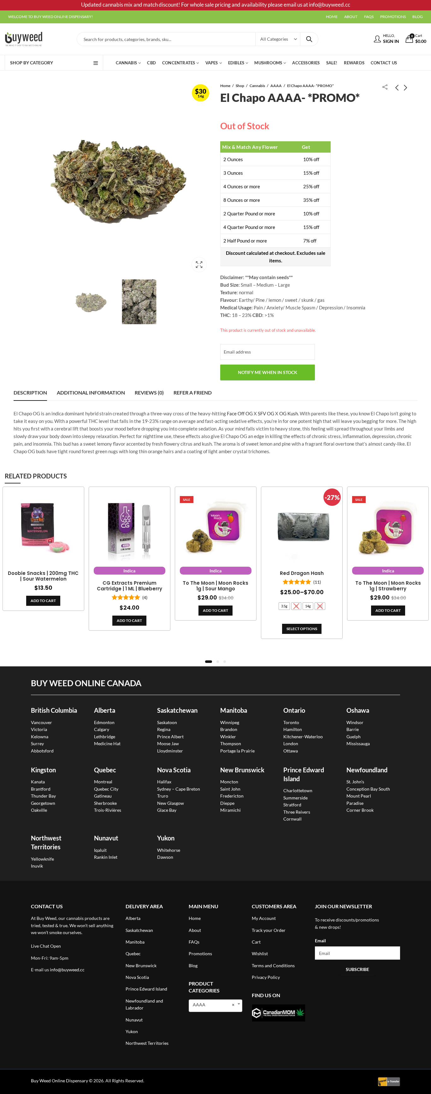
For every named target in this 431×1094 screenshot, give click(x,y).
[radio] (284, 606)
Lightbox (199, 264)
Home (225, 85)
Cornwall (292, 819)
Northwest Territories (147, 1043)
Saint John (230, 789)
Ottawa (290, 750)
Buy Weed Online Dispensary (59, 1080)
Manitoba (233, 710)
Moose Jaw (168, 743)
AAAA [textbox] (213, 1004)
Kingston (43, 770)
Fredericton (232, 796)
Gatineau (103, 796)
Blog (193, 965)
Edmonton (104, 722)
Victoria (39, 729)
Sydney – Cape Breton (178, 789)
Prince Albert (170, 736)
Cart (256, 942)
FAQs (194, 942)
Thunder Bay (43, 796)
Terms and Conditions (273, 965)
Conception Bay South (368, 789)
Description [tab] (30, 392)
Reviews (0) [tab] (149, 392)
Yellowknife (42, 859)
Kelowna (39, 736)
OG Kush (288, 413)
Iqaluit (100, 850)
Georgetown (43, 803)
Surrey (37, 743)
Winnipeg (229, 722)
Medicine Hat (107, 743)
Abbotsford (42, 750)
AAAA (276, 85)
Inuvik (37, 866)
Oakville (39, 810)
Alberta (104, 710)
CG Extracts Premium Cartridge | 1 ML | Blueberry (129, 586)
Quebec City (106, 789)
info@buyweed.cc (67, 969)
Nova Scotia (174, 770)
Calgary (101, 729)
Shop (240, 85)
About (195, 930)
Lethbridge (104, 736)
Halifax (164, 781)
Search (309, 39)
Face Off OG (240, 413)
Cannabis (257, 85)
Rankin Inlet (105, 857)
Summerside (295, 797)
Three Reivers (296, 812)
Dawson (165, 857)
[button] (208, 661)
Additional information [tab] (91, 392)
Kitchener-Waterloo (303, 736)
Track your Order (269, 930)
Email (320, 940)
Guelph (353, 736)
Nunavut (134, 1019)
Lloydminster (170, 750)
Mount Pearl (358, 796)
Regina (163, 729)
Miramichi (230, 810)
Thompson (230, 743)
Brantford (40, 789)
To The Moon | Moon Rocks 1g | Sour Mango (215, 586)
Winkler (228, 736)
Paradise (354, 803)
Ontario (294, 710)
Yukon (132, 1031)
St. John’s (355, 781)
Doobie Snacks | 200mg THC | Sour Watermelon (43, 576)
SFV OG (266, 413)
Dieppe (227, 803)
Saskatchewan (177, 710)
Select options (301, 628)
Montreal (103, 781)
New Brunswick (242, 770)
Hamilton (292, 729)
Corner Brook (360, 810)
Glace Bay (166, 810)
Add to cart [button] (43, 600)
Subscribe (357, 969)
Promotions (200, 953)
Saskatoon (167, 722)
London (290, 743)
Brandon (228, 729)
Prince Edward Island (146, 989)
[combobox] (215, 1005)
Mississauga (358, 743)
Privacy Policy (266, 977)
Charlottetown (297, 790)
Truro (162, 796)
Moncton (229, 781)
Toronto (291, 722)
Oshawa (357, 710)
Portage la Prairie (237, 750)
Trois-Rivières (107, 810)
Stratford (292, 804)
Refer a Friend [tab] (193, 392)
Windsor (354, 722)
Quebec (105, 770)
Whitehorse (168, 850)
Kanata (38, 781)
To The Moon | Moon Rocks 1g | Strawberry (388, 586)
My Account (264, 918)
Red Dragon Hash (302, 573)
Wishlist (260, 953)
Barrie (352, 729)
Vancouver (41, 722)
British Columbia (54, 710)
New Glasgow (170, 803)
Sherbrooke (105, 803)
